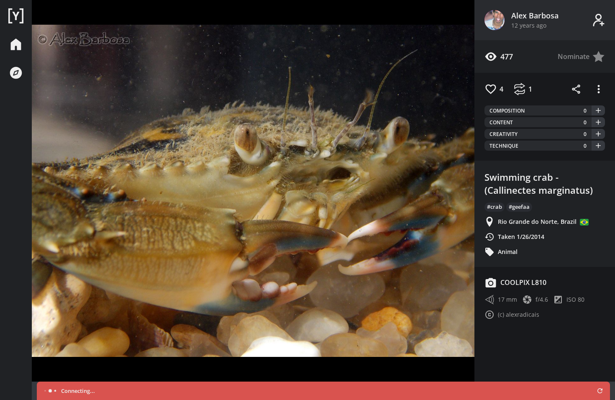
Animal (508, 252)
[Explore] (15, 72)
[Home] (15, 15)
